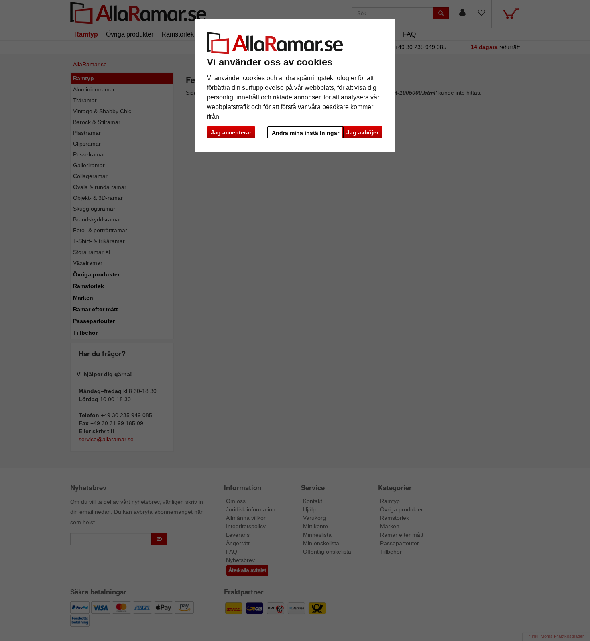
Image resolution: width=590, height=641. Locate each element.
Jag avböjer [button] (362, 132)
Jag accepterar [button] (231, 132)
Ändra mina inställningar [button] (305, 133)
